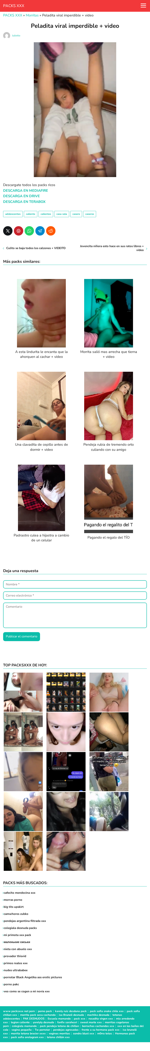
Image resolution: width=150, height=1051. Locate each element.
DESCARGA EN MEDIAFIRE (25, 190)
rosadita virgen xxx (100, 1018)
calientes (46, 214)
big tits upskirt (14, 907)
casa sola (61, 214)
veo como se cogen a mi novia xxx (27, 991)
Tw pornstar (42, 1030)
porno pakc (11, 984)
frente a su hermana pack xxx (101, 1030)
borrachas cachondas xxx (98, 1026)
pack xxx (79, 1018)
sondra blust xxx (83, 1033)
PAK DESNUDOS (34, 1018)
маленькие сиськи (17, 942)
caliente (30, 214)
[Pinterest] (18, 231)
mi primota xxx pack (17, 935)
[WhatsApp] (29, 231)
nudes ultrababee (16, 970)
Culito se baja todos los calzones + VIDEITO (36, 248)
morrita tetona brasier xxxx (28, 1033)
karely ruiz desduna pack (71, 1011)
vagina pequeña (22, 1030)
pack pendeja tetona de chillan (59, 1026)
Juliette (16, 35)
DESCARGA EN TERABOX (24, 201)
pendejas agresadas (66, 1030)
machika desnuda (98, 1015)
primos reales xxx (16, 963)
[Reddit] (50, 231)
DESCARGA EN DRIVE (21, 196)
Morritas (32, 15)
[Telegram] (40, 231)
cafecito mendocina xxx (19, 893)
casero (76, 214)
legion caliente (20, 1022)
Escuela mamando (59, 1018)
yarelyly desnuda (43, 1022)
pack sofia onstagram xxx (27, 1037)
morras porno (13, 900)
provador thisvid (15, 956)
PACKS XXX (13, 5)
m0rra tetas (104, 1033)
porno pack (45, 1011)
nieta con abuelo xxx (18, 949)
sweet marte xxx (91, 1022)
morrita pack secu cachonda (38, 1015)
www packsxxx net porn (19, 1011)
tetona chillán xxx (58, 1037)
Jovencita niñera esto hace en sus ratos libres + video (112, 248)
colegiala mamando (24, 1026)
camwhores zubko (16, 914)
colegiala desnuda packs (20, 928)
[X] (7, 231)
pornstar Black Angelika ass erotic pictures (33, 977)
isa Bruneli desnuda (71, 1015)
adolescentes (13, 214)
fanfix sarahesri (67, 1022)
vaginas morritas (59, 1033)
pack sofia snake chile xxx (107, 1011)
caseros (89, 214)
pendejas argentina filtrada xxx (25, 921)
